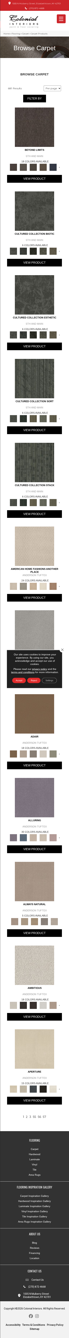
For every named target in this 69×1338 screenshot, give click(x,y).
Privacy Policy (55, 1324)
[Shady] (44, 921)
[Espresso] (43, 1089)
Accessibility (13, 1324)
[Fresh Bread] (53, 1005)
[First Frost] (43, 1005)
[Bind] (34, 378)
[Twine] (54, 921)
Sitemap (34, 1329)
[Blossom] (53, 837)
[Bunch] (23, 418)
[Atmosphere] (23, 586)
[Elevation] (33, 167)
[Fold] (33, 418)
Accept (19, 680)
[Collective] (33, 250)
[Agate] (34, 545)
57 (44, 1117)
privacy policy (39, 669)
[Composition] (43, 250)
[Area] (34, 127)
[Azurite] (23, 837)
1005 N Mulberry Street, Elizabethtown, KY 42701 (36, 3)
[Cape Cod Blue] (33, 1089)
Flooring (16, 33)
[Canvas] (34, 964)
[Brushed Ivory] (43, 586)
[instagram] (37, 1316)
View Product (34, 178)
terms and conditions (22, 672)
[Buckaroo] (53, 586)
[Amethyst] (34, 797)
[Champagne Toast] (23, 753)
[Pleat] (43, 418)
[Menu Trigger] (61, 18)
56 (39, 1117)
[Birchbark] (43, 837)
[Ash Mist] (34, 629)
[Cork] (24, 921)
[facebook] (30, 1316)
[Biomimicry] (34, 210)
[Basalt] (33, 837)
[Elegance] (43, 753)
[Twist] (53, 418)
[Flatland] (53, 167)
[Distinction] (53, 250)
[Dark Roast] (33, 1005)
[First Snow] (53, 1089)
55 (34, 1117)
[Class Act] (33, 753)
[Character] (23, 250)
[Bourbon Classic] (34, 713)
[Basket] (34, 881)
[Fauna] (43, 167)
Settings (49, 680)
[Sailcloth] (34, 921)
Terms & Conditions (33, 1324)
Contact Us (37, 1279)
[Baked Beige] (33, 586)
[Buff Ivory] (34, 1048)
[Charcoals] (23, 1005)
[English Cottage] (53, 753)
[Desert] (23, 167)
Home (7, 33)
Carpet (25, 33)
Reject (34, 680)
